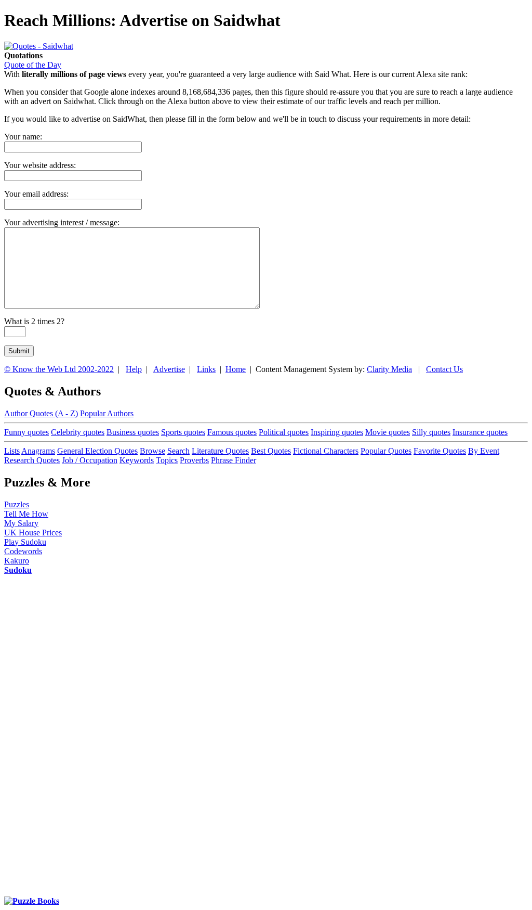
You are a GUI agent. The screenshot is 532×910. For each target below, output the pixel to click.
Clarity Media (389, 369)
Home (235, 369)
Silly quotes (431, 432)
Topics (167, 460)
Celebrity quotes (77, 432)
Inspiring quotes (337, 432)
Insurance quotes (480, 432)
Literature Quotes (220, 450)
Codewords (23, 551)
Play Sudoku (25, 541)
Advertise (169, 369)
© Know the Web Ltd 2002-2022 (59, 369)
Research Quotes (32, 460)
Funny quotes (26, 432)
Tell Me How (26, 513)
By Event (483, 450)
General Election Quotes (97, 450)
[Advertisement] (45, 740)
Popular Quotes (386, 450)
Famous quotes (232, 432)
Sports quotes (183, 432)
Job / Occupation (89, 460)
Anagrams (38, 450)
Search (178, 450)
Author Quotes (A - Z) (41, 413)
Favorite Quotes (440, 450)
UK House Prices (33, 532)
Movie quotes (387, 432)
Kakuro (16, 560)
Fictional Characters (325, 450)
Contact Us (444, 369)
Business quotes (133, 432)
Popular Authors (107, 413)
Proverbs (194, 460)
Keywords (136, 460)
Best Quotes (271, 450)
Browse (152, 450)
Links (206, 369)
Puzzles (16, 504)
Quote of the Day (32, 64)
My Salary (21, 523)
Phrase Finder (233, 460)
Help (134, 369)
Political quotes (284, 432)
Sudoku (18, 570)
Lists (12, 450)
